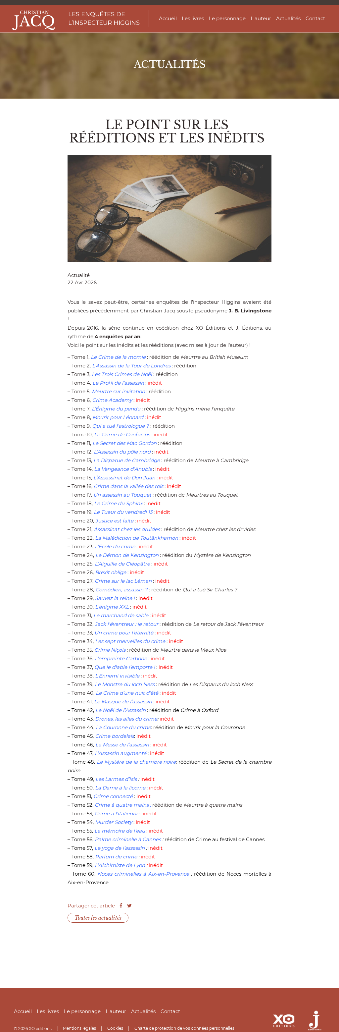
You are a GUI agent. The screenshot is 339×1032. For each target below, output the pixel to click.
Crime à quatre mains (122, 805)
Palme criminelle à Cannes (128, 839)
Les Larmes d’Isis (116, 779)
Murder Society (113, 822)
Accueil (168, 18)
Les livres (193, 18)
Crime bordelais (114, 736)
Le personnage (227, 18)
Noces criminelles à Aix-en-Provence (143, 874)
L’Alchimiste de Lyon (120, 865)
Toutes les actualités (97, 917)
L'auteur (261, 18)
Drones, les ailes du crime (126, 719)
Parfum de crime (116, 856)
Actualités (288, 18)
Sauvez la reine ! (115, 598)
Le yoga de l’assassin (120, 848)
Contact (315, 18)
